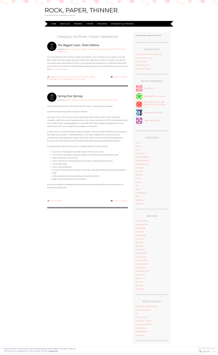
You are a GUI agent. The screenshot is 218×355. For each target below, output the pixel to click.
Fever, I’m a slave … (160, 96)
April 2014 (139, 246)
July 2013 (139, 278)
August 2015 (140, 228)
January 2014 (140, 257)
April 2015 (139, 232)
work (83, 79)
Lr (144, 120)
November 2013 (141, 264)
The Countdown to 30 (143, 58)
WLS (78, 79)
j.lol (136, 314)
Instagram (102, 24)
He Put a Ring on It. (142, 65)
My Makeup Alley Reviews (122, 24)
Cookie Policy (53, 351)
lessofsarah (140, 335)
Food (137, 150)
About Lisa (65, 24)
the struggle (51, 79)
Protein (85, 77)
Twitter (89, 24)
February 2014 (141, 253)
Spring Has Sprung (70, 96)
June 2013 (139, 282)
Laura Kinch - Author (143, 321)
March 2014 (140, 250)
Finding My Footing (142, 69)
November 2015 (141, 224)
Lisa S (146, 112)
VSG (124, 49)
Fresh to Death (157, 112)
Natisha (147, 96)
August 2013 (140, 275)
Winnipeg (139, 204)
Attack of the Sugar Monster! (146, 306)
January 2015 (140, 235)
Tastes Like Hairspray (143, 324)
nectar (79, 77)
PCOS (113, 49)
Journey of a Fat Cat (143, 310)
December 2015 (141, 221)
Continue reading (60, 69)
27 (153, 88)
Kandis (146, 88)
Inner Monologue (86, 100)
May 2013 (139, 286)
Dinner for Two (141, 62)
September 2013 (142, 271)
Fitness (68, 49)
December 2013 (141, 260)
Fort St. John (76, 49)
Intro (51, 201)
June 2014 (139, 239)
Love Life (138, 171)
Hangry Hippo (140, 328)
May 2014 (139, 242)
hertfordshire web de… (152, 102)
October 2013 (140, 268)
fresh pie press (141, 317)
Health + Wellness (89, 49)
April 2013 (139, 289)
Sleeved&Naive (141, 331)
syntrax (92, 77)
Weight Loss (62, 51)
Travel (119, 49)
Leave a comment (120, 77)
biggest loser (54, 77)
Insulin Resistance (104, 49)
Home (53, 24)
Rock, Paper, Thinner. (82, 10)
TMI (136, 186)
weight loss (71, 79)
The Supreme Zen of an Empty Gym (148, 54)
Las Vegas (139, 168)
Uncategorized (141, 193)
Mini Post (139, 175)
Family (137, 143)
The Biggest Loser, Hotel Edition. (79, 45)
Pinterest (78, 24)
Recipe (138, 182)
